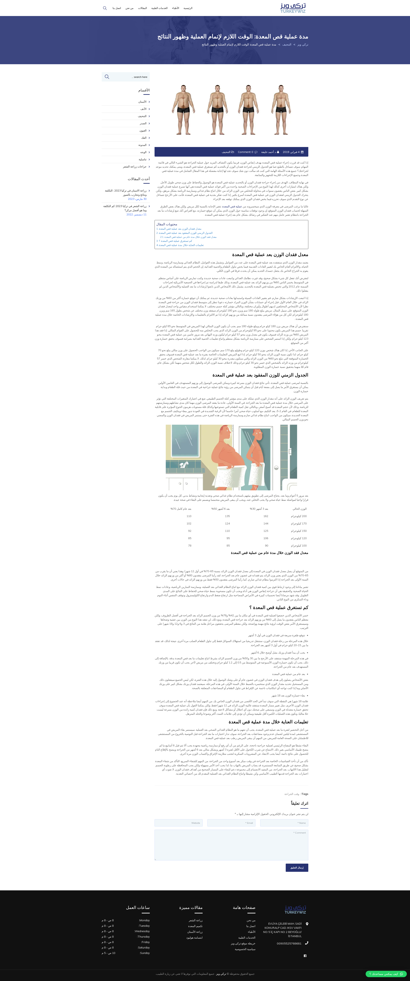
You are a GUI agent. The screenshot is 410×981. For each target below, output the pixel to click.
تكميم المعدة (195, 926)
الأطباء (175, 8)
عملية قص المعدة (232, 206)
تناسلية (143, 159)
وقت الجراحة (291, 794)
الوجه (143, 152)
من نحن (129, 8)
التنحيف (226, 152)
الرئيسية (188, 8)
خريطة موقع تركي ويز (243, 943)
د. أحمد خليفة (268, 152)
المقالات (142, 8)
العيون (143, 130)
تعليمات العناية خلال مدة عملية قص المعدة (181, 245)
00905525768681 (298, 943)
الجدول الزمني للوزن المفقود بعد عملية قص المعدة (186, 232)
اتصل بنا (117, 8)
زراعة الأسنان (195, 931)
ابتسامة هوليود (194, 937)
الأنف (143, 108)
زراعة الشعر (196, 920)
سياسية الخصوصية (245, 949)
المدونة (142, 145)
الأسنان (142, 101)
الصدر (143, 123)
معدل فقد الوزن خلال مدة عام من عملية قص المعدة (190, 236)
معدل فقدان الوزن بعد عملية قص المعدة (180, 228)
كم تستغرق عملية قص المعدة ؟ (175, 240)
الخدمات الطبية (159, 8)
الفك (144, 137)
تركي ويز (221, 973)
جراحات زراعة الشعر (135, 166)
